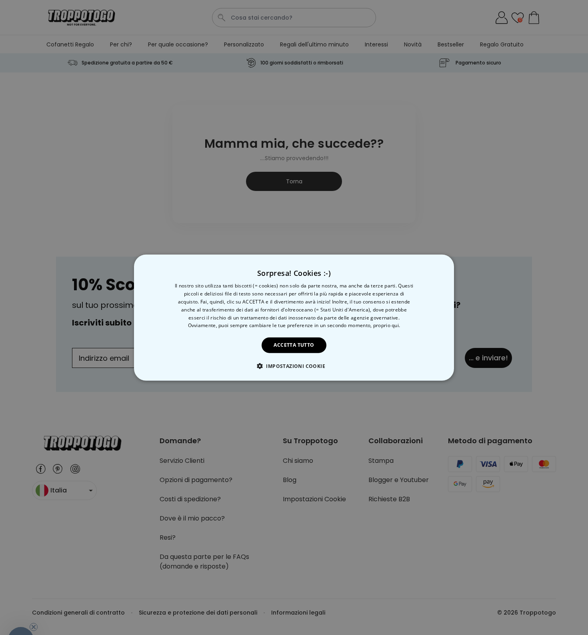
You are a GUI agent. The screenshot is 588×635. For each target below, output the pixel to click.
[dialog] (294, 318)
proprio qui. (386, 325)
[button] (294, 365)
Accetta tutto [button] (294, 345)
